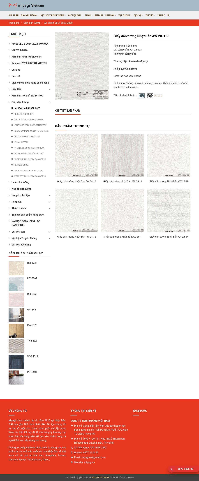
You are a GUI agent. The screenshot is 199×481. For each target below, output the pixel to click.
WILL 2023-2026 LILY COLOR (28, 170)
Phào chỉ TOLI (21, 142)
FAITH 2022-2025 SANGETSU (28, 119)
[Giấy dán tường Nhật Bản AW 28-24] (76, 155)
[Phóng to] (59, 96)
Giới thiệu (14, 15)
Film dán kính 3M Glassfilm (27, 56)
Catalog (16, 69)
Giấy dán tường (29, 15)
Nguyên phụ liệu (21, 195)
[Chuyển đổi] (49, 89)
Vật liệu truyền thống (52, 15)
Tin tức (149, 15)
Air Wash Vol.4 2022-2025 (58, 22)
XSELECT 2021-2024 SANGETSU (30, 176)
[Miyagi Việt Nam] (27, 5)
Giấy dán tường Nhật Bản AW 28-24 (76, 181)
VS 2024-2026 (20, 50)
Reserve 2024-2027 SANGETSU (29, 63)
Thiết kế (114, 477)
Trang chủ (14, 22)
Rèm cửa (99, 15)
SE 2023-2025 (21, 165)
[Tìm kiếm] (168, 15)
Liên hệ (161, 15)
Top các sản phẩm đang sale (28, 214)
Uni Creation (128, 477)
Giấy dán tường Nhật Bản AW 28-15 (76, 236)
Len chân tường (20, 182)
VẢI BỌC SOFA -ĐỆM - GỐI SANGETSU (26, 223)
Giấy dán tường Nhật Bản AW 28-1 (122, 236)
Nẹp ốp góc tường (21, 188)
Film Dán (109, 15)
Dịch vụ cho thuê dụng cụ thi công (30, 82)
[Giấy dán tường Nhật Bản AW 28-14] (168, 210)
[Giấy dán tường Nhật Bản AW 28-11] (122, 155)
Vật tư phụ (124, 15)
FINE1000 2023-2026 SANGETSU (30, 125)
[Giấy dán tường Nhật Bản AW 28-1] (122, 210)
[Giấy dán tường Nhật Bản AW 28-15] (76, 210)
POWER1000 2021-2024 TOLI (28, 153)
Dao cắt (16, 76)
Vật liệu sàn (74, 15)
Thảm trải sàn (19, 208)
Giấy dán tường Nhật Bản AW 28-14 (169, 236)
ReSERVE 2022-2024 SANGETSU (30, 159)
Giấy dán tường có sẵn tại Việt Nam (31, 131)
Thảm (88, 15)
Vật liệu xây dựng (21, 244)
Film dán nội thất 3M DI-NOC (27, 95)
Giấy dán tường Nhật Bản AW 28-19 (169, 181)
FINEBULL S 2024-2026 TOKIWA (30, 43)
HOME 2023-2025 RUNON (27, 136)
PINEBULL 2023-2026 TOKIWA (29, 148)
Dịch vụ (137, 15)
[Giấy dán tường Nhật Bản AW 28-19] (168, 155)
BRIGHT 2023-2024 (23, 114)
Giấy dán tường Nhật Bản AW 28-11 (122, 181)
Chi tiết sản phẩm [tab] (68, 110)
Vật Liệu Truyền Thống (24, 238)
